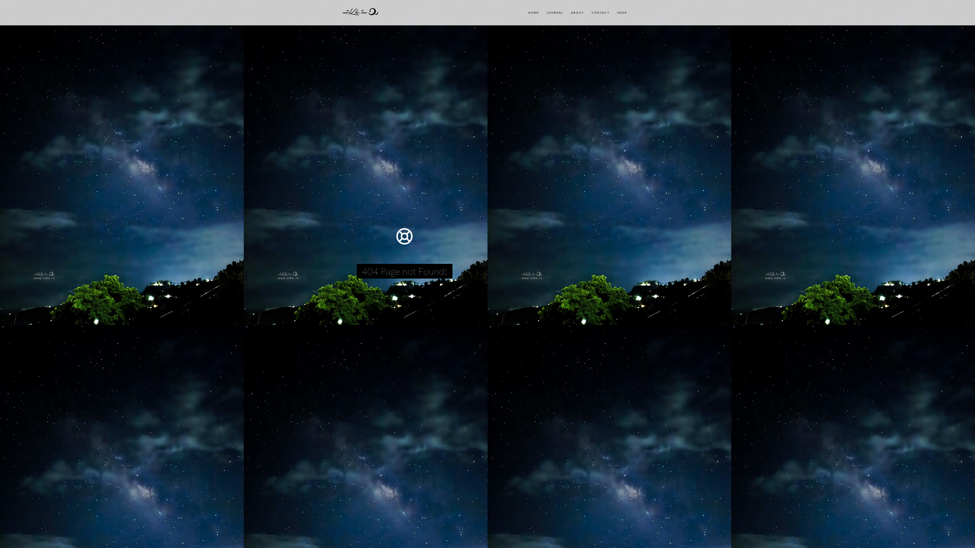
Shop (622, 12)
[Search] (429, 306)
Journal (555, 12)
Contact (601, 12)
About (577, 12)
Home (533, 12)
